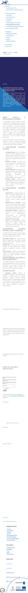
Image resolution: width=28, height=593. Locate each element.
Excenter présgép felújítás (15, 26)
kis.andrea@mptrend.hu (11, 455)
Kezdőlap (8, 4)
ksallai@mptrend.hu (10, 439)
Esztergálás (10, 35)
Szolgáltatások (10, 13)
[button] (2, 590)
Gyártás (8, 21)
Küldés (4, 390)
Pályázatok (8, 44)
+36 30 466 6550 (9, 451)
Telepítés (9, 19)
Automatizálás (10, 17)
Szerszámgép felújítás (13, 22)
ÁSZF (4, 521)
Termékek (8, 31)
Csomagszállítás (11, 8)
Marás (8, 39)
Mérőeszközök (10, 41)
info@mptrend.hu (6, 54)
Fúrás (8, 37)
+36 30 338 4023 (9, 434)
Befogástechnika (11, 33)
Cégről (7, 6)
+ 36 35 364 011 (10, 52)
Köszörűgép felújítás (13, 24)
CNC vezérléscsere (12, 28)
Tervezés (9, 15)
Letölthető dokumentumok (14, 10)
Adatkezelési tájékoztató (11, 521)
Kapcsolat (8, 46)
